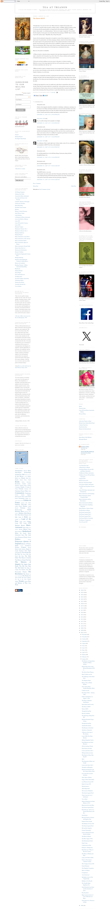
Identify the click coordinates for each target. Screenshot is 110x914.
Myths (29, 533)
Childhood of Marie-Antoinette (86, 473)
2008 (82, 630)
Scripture (23, 547)
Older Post (73, 186)
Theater (29, 579)
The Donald (25, 552)
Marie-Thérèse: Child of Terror (86, 508)
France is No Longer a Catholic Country (87, 860)
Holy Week (17, 515)
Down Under (25, 496)
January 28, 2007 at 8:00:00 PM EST (48, 147)
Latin (21, 521)
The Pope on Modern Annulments (87, 701)
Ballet (16, 478)
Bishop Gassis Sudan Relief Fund (87, 423)
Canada (24, 483)
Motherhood (26, 531)
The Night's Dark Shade (20, 138)
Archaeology (27, 472)
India (30, 515)
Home (80, 406)
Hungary (26, 515)
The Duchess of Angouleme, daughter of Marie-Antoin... (88, 662)
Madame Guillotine (19, 233)
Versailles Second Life (20, 284)
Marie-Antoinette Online (21, 240)
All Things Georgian (20, 192)
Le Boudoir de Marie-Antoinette (22, 217)
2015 (82, 614)
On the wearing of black (87, 746)
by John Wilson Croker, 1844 (23, 366)
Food (20, 506)
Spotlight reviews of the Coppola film (87, 878)
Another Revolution (86, 725)
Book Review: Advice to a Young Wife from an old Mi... (88, 811)
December (84, 634)
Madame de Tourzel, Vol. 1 (21, 229)
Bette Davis (28, 478)
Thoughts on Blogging (87, 767)
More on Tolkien (86, 870)
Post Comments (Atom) (44, 189)
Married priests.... (86, 786)
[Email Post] (56, 92)
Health (29, 509)
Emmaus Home (20, 500)
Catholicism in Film (86, 845)
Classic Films (24, 491)
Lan (20, 519)
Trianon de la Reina (19, 282)
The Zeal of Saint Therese (88, 672)
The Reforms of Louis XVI (88, 823)
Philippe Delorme (19, 257)
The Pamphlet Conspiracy (88, 868)
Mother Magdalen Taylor (88, 740)
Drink (29, 496)
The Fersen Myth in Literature (86, 518)
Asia (26, 474)
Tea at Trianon (55, 7)
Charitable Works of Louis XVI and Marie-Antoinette (86, 470)
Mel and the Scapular (87, 828)
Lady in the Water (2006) (87, 857)
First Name (19, 99)
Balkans (29, 476)
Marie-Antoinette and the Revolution (85, 500)
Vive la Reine (18, 286)
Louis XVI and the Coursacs (21, 223)
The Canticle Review (20, 274)
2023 (82, 597)
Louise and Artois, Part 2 (87, 765)
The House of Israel (20, 560)
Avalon (25, 476)
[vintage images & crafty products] (21, 463)
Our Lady (28, 535)
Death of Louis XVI (83, 480)
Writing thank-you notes (87, 753)
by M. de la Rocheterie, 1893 (22, 316)
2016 (82, 612)
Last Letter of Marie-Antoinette (86, 484)
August (84, 643)
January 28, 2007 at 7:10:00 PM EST (48, 137)
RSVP (38, 27)
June (83, 648)
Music (16, 533)
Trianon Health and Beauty (87, 451)
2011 (82, 623)
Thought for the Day (86, 711)
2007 (82, 632)
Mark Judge (26, 527)
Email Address (22, 94)
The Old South (19, 568)
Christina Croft (27, 488)
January (84, 659)
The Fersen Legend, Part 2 (85, 514)
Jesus (26, 517)
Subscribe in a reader (20, 168)
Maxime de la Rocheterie (21, 250)
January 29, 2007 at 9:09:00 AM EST (48, 179)
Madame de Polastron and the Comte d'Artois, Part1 (88, 770)
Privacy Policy (82, 414)
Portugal (29, 539)
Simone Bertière (19, 270)
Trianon (17, 134)
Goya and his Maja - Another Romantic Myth (88, 687)
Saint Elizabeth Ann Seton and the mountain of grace (88, 888)
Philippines (20, 537)
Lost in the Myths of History (21, 219)
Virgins (26, 581)
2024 (82, 594)
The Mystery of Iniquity (23, 563)
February (84, 657)
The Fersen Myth (24, 554)
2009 (82, 628)
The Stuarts (25, 576)
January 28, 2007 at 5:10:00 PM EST (48, 123)
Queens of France (26, 543)
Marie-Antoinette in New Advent (22, 238)
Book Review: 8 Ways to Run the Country (87, 850)
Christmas (17, 491)
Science (17, 547)
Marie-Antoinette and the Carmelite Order (85, 496)
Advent (25, 470)
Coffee (29, 491)
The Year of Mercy (26, 577)
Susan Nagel (18, 272)
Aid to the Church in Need (85, 421)
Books (17, 481)
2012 (82, 621)
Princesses (18, 541)
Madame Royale (19, 136)
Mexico (20, 531)
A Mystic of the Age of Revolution (87, 733)
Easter (16, 498)
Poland (29, 537)
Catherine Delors (23, 485)
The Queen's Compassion (85, 520)
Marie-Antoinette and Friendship (86, 493)
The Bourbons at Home (84, 510)
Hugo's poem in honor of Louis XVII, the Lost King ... (87, 896)
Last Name (18, 104)
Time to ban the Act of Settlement (87, 796)
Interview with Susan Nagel (85, 482)
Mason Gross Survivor (20, 248)
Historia (17, 209)
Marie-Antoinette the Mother (86, 503)
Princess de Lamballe (20, 263)
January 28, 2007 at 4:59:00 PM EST (48, 114)
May (83, 650)
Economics (22, 498)
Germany (22, 508)
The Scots (26, 574)
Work (16, 585)
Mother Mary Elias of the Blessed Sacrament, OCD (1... (88, 668)
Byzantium (17, 483)
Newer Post (35, 186)
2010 (82, 626)
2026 (82, 590)
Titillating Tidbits (19, 280)
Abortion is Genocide (87, 730)
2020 (82, 603)
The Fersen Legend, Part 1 (85, 512)
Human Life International (85, 429)
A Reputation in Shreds (84, 467)
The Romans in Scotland (87, 728)
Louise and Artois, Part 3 (87, 750)
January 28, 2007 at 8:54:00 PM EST (48, 157)
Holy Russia (27, 513)
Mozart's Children (19, 252)
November (84, 636)
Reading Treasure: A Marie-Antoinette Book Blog (21, 266)
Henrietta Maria (19, 511)
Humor (22, 515)
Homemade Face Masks (86, 453)
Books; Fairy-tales (26, 482)
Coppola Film (82, 478)
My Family (23, 533)
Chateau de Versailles (20, 203)
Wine (29, 583)
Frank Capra (84, 843)
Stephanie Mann (23, 551)
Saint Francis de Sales (87, 748)
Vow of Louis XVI (83, 522)
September (84, 641)
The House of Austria (25, 558)
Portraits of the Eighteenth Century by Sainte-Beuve (21, 260)
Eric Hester (28, 502)
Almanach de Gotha (19, 194)
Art (23, 474)
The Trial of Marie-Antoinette (22, 278)
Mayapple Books (83, 439)
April (83, 652)
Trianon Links (82, 408)
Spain (27, 549)
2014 (82, 617)
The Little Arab (84, 448)
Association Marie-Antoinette (22, 196)
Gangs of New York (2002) (88, 779)
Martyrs (25, 529)
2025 (82, 592)
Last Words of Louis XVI (87, 782)
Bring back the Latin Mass (88, 805)
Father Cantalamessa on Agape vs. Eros (87, 697)
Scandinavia (28, 545)
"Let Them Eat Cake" (84, 465)
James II (21, 517)
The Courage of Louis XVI (88, 863)
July (83, 645)
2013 (82, 619)
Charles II (28, 487)
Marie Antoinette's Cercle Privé (22, 236)
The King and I (18, 276)
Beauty (23, 478)
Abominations (19, 470)
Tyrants (21, 581)
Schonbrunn (84, 815)
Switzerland (17, 552)
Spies (83, 759)
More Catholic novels (87, 674)
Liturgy (29, 521)
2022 (82, 599)
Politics (17, 539)
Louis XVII (17, 225)
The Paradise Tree (23, 569)
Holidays (21, 513)
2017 (82, 610)
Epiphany (22, 502)
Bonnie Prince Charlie (25, 479)
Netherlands (18, 535)
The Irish (28, 560)
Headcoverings (18, 509)
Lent (24, 521)
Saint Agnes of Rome (87, 777)
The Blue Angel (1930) (87, 838)
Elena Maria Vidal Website (85, 437)
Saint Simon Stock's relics (88, 704)
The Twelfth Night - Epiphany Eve (86, 884)
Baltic (20, 478)
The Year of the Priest (20, 579)
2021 (82, 601)
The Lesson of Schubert (87, 790)
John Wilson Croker (19, 213)
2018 (82, 608)
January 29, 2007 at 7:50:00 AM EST (48, 166)
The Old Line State (25, 566)
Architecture (18, 474)
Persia (16, 537)
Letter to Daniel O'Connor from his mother (88, 833)
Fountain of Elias (85, 446)
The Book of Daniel (86, 836)
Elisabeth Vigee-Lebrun (20, 207)
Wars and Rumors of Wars (23, 582)
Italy (16, 517)
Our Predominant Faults (87, 841)
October (84, 639)
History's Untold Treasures (21, 211)
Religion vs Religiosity (87, 847)
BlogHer (16, 479)
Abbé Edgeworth (86, 788)
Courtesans (28, 493)
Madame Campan (19, 227)
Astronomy (29, 474)
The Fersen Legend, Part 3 (85, 516)
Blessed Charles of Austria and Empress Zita (88, 818)
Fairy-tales (24, 504)
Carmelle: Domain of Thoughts (22, 201)
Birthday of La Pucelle (87, 881)
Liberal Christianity (86, 830)
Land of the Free (23, 520)
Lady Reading (18, 215)
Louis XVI (17, 221)
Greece (29, 508)
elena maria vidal (41, 118)
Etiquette (17, 504)
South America (22, 549)
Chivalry (21, 489)
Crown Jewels (19, 495)
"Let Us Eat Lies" (86, 875)
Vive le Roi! (84, 799)
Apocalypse (18, 472)
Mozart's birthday (86, 713)
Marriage (20, 529)
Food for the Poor (83, 427)
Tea (21, 552)
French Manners (85, 866)
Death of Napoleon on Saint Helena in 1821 (88, 802)
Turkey (16, 581)
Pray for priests (85, 892)
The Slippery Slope (86, 680)
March (84, 654)
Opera (22, 535)
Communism (19, 493)
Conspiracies (85, 872)
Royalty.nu (17, 268)
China (16, 489)
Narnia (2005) (85, 709)
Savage (21, 545)
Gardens (25, 506)
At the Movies (19, 476)
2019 (82, 606)
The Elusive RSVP (39, 18)
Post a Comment (37, 183)
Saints (16, 545)
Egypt (26, 498)
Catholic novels (85, 690)
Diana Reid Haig (19, 205)
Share (74, 90)
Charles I (23, 487)
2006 (82, 905)
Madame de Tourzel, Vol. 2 (21, 231)
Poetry (25, 537)
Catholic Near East (83, 425)
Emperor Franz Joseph (87, 821)
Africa (29, 470)
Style (29, 551)
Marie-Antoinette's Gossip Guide (22, 246)
